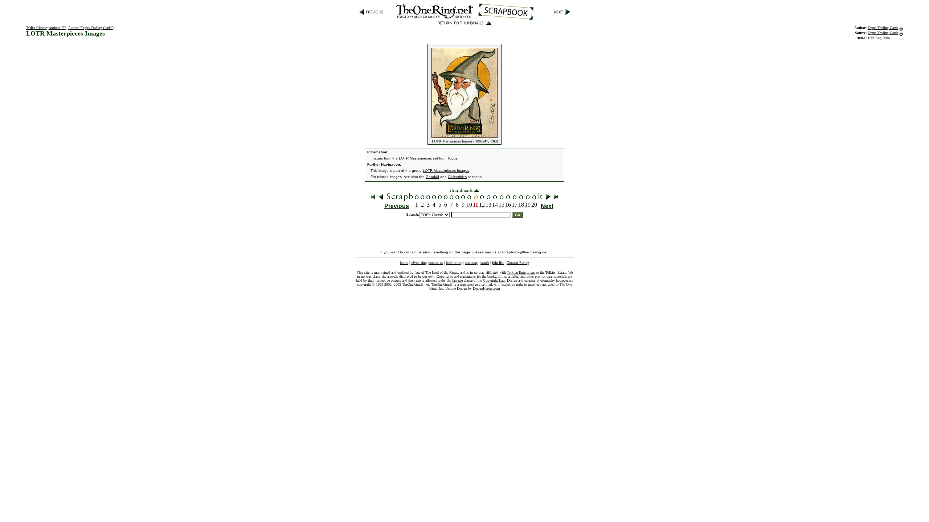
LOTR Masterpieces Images (446, 171)
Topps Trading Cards (883, 28)
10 (469, 205)
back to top (454, 263)
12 (482, 205)
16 (508, 205)
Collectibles (457, 177)
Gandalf (432, 177)
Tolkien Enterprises (521, 272)
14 (495, 205)
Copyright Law (494, 280)
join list (498, 263)
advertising (419, 263)
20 (534, 205)
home (404, 263)
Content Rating (518, 263)
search (484, 263)
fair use (457, 280)
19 (528, 205)
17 (514, 205)
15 (501, 205)
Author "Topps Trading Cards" (90, 28)
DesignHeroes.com (486, 288)
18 (521, 205)
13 (488, 205)
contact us (436, 263)
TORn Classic (36, 28)
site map (471, 263)
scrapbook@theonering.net (525, 252)
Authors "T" (57, 28)
